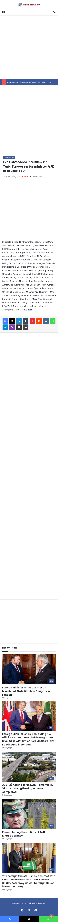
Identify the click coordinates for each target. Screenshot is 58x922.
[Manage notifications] (51, 916)
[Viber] (12, 327)
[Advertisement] (29, 47)
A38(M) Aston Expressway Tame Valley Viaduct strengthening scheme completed (27, 788)
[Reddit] (39, 321)
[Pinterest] (32, 321)
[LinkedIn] (19, 321)
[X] (12, 321)
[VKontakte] (46, 321)
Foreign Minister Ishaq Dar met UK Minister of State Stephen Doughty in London (26, 691)
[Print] (25, 327)
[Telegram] (5, 327)
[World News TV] (29, 4)
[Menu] (3, 12)
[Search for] (54, 12)
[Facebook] (5, 321)
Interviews (9, 157)
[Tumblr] (25, 321)
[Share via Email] (19, 327)
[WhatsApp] (52, 321)
